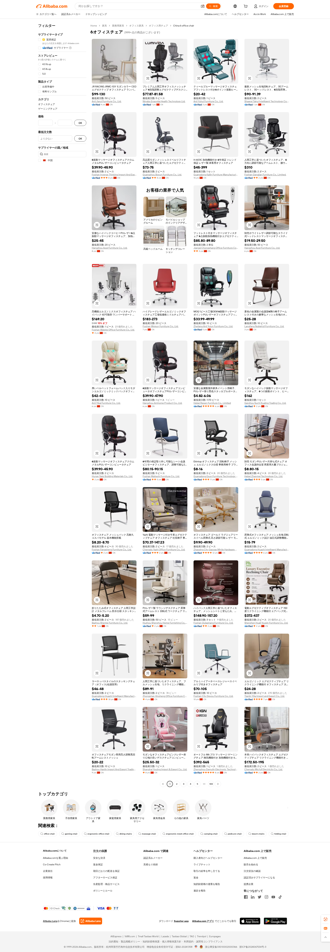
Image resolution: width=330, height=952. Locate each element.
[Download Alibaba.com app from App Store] (250, 921)
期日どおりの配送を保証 (106, 871)
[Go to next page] (218, 784)
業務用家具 (118, 25)
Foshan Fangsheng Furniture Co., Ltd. (111, 549)
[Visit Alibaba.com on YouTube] (273, 897)
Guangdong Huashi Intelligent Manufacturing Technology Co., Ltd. (266, 549)
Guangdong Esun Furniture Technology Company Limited (216, 476)
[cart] (246, 6)
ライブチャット (202, 864)
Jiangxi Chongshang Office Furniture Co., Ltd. (216, 247)
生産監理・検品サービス (106, 884)
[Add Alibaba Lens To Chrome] (90, 921)
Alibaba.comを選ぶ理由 (55, 858)
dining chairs (125, 834)
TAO (192, 936)
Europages (215, 936)
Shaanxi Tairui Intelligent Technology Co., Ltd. (266, 101)
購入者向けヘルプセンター (208, 858)
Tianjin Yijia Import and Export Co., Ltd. (264, 696)
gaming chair (71, 834)
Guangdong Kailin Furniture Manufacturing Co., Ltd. (216, 174)
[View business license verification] (196, 947)
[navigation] (62, 405)
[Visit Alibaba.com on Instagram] (266, 897)
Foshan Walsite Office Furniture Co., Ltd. (113, 329)
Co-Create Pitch (51, 864)
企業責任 (48, 871)
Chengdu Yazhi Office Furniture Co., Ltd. (164, 549)
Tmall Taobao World (148, 936)
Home (93, 25)
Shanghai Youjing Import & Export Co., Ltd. (165, 769)
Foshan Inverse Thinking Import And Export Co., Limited (114, 174)
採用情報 (48, 877)
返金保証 (98, 864)
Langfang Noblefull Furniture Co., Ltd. (264, 326)
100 (211, 784)
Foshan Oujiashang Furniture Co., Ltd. (213, 622)
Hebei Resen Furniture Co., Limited (212, 403)
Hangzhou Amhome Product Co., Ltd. (162, 403)
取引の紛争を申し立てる (207, 871)
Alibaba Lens (50, 921)
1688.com (129, 936)
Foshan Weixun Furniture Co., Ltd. (160, 326)
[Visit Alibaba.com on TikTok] (280, 897)
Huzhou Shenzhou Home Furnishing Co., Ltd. (165, 622)
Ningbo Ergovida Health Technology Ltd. (164, 101)
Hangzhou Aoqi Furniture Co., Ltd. (109, 247)
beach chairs (258, 834)
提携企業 (248, 884)
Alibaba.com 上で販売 (255, 858)
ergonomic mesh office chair (180, 834)
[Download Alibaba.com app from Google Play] (275, 921)
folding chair (280, 834)
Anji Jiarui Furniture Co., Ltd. (106, 101)
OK (80, 122)
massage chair (149, 834)
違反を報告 (200, 890)
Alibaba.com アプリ (203, 921)
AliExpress (116, 936)
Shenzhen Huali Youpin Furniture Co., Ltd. (266, 622)
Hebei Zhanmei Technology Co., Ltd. (263, 476)
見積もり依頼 (150, 864)
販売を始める (251, 864)
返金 (196, 877)
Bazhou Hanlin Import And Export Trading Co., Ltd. (114, 769)
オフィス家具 (136, 25)
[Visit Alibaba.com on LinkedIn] (253, 897)
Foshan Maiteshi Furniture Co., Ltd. (161, 476)
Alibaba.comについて (55, 850)
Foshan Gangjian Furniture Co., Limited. (265, 174)
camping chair (211, 834)
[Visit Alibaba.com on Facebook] (246, 897)
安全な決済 (99, 858)
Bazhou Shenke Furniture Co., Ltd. (110, 622)
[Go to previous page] (163, 784)
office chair (49, 834)
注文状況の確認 (252, 871)
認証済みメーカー (153, 858)
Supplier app (181, 921)
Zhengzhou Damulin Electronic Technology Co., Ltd (216, 769)
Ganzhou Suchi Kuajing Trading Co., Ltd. (265, 403)
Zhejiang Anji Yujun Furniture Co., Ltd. (213, 326)
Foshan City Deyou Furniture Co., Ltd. (213, 696)
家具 (104, 25)
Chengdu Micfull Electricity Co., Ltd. (263, 769)
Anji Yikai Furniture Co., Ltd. (106, 403)
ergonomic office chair (98, 834)
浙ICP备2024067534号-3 (252, 946)
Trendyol (201, 936)
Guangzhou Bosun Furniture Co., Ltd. (162, 174)
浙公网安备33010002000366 (221, 946)
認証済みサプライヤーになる (259, 877)
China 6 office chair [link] (183, 25)
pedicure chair (235, 834)
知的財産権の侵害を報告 (207, 884)
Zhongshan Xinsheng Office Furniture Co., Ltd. (165, 696)
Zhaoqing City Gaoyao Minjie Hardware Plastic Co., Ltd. (216, 549)
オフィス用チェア (158, 25)
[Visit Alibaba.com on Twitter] (259, 897)
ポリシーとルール (102, 890)
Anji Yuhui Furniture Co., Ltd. (208, 101)
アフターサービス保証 (105, 877)
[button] (203, 6)
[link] (325, 919)
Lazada (165, 936)
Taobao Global (179, 936)
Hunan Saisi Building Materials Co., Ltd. (112, 476)
